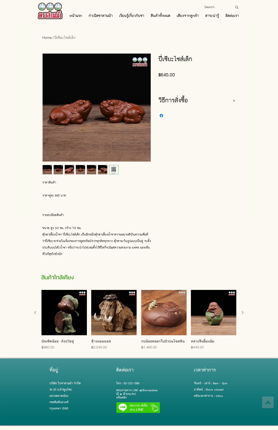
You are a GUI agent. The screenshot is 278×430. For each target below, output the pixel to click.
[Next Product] (242, 312)
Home (47, 37)
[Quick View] (64, 312)
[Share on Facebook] (161, 115)
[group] (139, 322)
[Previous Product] (35, 312)
